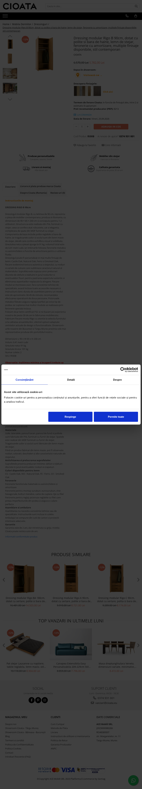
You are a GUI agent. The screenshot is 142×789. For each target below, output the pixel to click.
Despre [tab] (117, 379)
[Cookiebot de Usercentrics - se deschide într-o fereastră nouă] (123, 369)
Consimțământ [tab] (24, 379)
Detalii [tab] (71, 379)
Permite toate (116, 416)
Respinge (70, 416)
